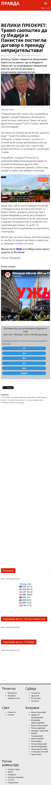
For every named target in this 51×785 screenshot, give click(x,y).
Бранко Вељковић (39, 725)
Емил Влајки (36, 741)
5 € (24, 348)
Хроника (35, 701)
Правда (10, 3)
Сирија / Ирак (14, 769)
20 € (24, 358)
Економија (36, 698)
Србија (31, 688)
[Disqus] (25, 441)
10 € (24, 353)
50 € (24, 363)
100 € (24, 368)
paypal (24, 373)
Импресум (12, 693)
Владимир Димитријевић (37, 721)
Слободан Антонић (39, 751)
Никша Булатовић (39, 749)
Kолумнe (32, 707)
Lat (48, 8)
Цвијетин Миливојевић (37, 716)
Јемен (10, 772)
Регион (11, 714)
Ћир (43, 8)
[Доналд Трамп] (25, 90)
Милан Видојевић (39, 746)
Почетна (9, 688)
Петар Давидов (38, 728)
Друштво (35, 695)
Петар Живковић (39, 744)
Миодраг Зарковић (39, 730)
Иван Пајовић (37, 738)
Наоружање (13, 782)
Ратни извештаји (10, 763)
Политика (35, 693)
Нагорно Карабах (16, 777)
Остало (11, 779)
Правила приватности (14, 697)
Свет (5, 707)
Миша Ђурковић (38, 712)
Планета (12, 712)
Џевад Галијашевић (37, 734)
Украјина (12, 774)
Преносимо (36, 754)
